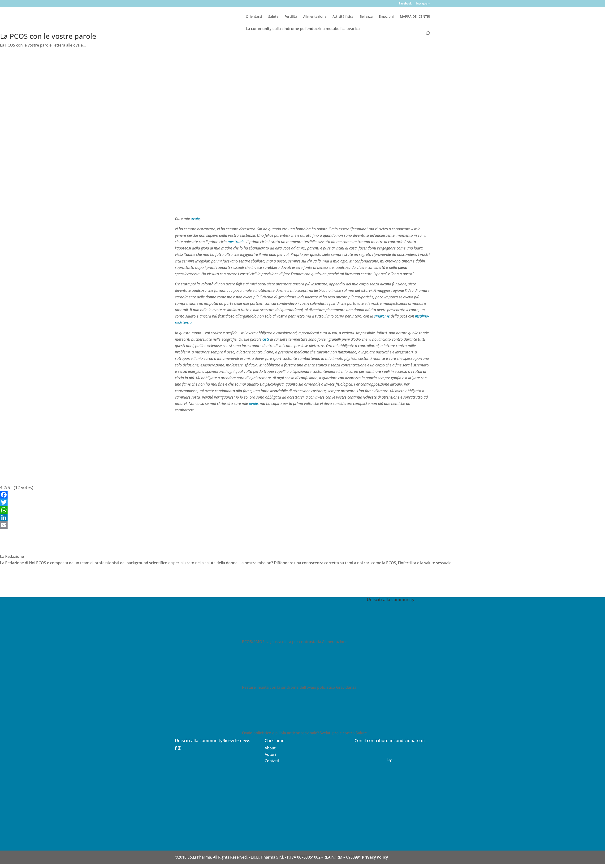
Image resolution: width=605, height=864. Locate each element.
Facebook (405, 3)
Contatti (272, 760)
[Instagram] (179, 748)
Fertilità (291, 17)
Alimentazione (314, 17)
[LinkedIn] (302, 517)
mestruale (236, 241)
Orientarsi (254, 17)
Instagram (423, 3)
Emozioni (386, 17)
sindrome (382, 316)
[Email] (302, 525)
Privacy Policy (375, 857)
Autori (270, 754)
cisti (265, 339)
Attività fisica (343, 17)
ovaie (195, 218)
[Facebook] (302, 495)
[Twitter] (302, 502)
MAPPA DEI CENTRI (415, 17)
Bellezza (366, 17)
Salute (273, 17)
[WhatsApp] (302, 510)
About (270, 748)
